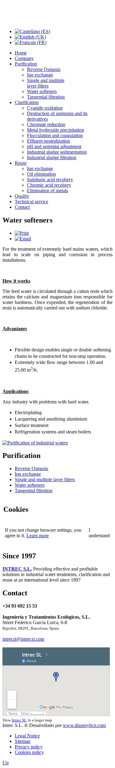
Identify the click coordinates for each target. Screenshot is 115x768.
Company (24, 58)
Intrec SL (19, 720)
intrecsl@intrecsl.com (23, 639)
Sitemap (22, 741)
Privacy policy (29, 746)
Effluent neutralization (48, 141)
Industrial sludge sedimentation (57, 152)
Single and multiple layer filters (45, 83)
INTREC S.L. (17, 568)
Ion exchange (40, 74)
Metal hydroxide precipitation (55, 130)
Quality (22, 196)
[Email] (23, 238)
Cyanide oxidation (45, 108)
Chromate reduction (46, 124)
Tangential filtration (46, 96)
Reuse (21, 163)
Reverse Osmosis (43, 69)
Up (5, 762)
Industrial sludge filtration (51, 157)
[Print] (22, 233)
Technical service (31, 201)
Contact (22, 207)
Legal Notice (27, 735)
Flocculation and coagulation (55, 135)
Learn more (37, 535)
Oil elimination (41, 174)
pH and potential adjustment (54, 146)
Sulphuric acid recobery (50, 179)
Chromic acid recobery (49, 185)
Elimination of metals (47, 190)
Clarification (27, 102)
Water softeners (42, 91)
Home (21, 52)
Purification (26, 63)
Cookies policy (29, 752)
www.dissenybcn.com (84, 725)
